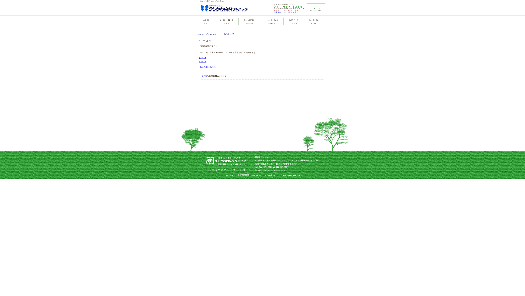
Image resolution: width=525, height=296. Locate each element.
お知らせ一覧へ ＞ (208, 67)
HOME (205, 76)
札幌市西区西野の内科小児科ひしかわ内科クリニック (259, 175)
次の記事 (202, 58)
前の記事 (202, 61)
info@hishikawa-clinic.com (273, 170)
